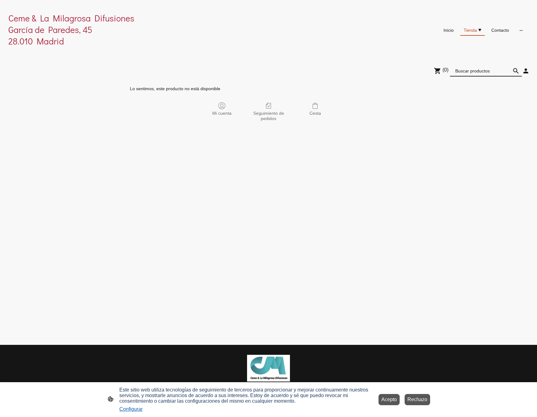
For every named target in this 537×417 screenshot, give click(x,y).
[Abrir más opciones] (521, 30)
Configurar (131, 409)
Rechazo (417, 399)
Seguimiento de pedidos (268, 116)
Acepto (389, 399)
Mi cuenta (222, 113)
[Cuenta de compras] (526, 71)
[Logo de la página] (92, 52)
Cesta (315, 113)
